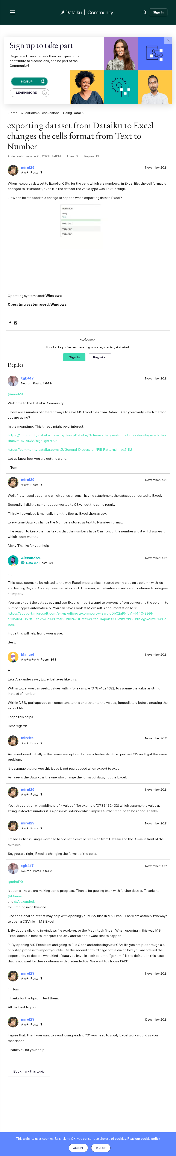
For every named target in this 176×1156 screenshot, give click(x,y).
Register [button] (100, 357)
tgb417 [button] (27, 378)
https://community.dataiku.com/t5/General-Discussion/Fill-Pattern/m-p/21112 (70, 449)
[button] (168, 40)
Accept (78, 1148)
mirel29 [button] (28, 167)
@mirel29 (15, 394)
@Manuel (15, 896)
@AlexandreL (24, 901)
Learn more (26, 92)
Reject (101, 1148)
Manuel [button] (27, 654)
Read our (143, 1138)
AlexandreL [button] (31, 558)
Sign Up (26, 81)
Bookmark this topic (29, 1071)
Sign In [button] (74, 357)
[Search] (145, 12)
